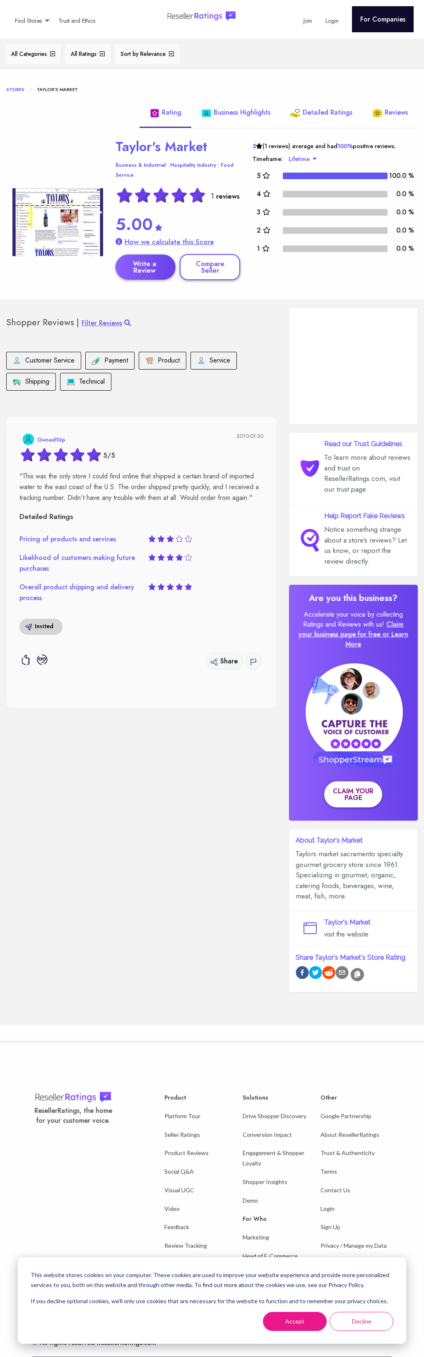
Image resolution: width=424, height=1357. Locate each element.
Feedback (176, 1226)
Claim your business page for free (351, 629)
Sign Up (330, 1226)
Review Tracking (185, 1245)
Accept (294, 1321)
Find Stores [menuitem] (28, 21)
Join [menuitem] (308, 21)
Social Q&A (179, 1171)
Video (172, 1208)
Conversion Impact (267, 1134)
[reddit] (328, 974)
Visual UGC (179, 1190)
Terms (328, 1171)
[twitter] (315, 974)
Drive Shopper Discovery (274, 1115)
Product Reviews (186, 1152)
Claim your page (353, 794)
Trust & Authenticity (347, 1152)
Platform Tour (182, 1115)
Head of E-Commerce (270, 1255)
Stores (15, 89)
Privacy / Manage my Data (353, 1245)
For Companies (382, 19)
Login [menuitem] (332, 21)
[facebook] (302, 974)
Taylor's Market (161, 146)
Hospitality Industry (193, 165)
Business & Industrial (141, 165)
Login (327, 1208)
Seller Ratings (182, 1134)
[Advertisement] (353, 366)
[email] (342, 974)
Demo (250, 1200)
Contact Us (335, 1190)
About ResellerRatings (349, 1134)
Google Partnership (345, 1115)
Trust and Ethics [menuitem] (76, 21)
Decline (361, 1321)
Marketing (256, 1237)
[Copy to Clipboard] (357, 974)
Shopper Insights (265, 1181)
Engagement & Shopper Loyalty (273, 1158)
